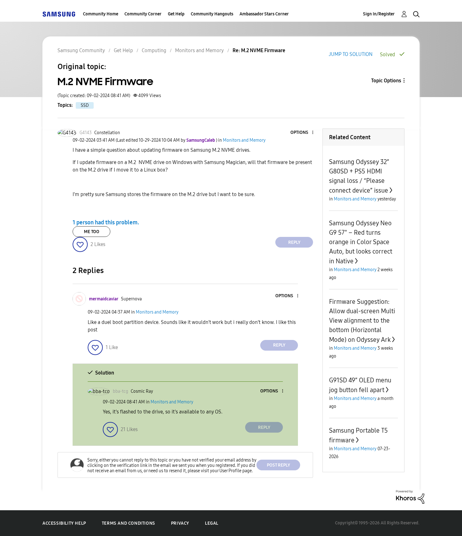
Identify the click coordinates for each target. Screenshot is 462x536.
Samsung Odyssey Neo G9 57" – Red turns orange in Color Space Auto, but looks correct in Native (360, 242)
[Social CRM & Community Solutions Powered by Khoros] (410, 497)
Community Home (100, 14)
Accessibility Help (64, 523)
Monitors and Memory (199, 50)
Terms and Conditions (128, 523)
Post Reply (278, 465)
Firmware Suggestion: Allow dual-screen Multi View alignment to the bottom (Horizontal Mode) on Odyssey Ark (362, 320)
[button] (302, 133)
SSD (85, 105)
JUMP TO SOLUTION (350, 54)
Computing (154, 50)
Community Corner (143, 14)
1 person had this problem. (106, 222)
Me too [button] (91, 231)
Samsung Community (81, 50)
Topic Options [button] (386, 81)
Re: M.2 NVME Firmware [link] (259, 50)
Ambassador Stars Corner (264, 14)
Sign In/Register (379, 14)
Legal (211, 523)
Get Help (176, 14)
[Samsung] (58, 14)
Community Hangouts (212, 14)
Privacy (180, 523)
